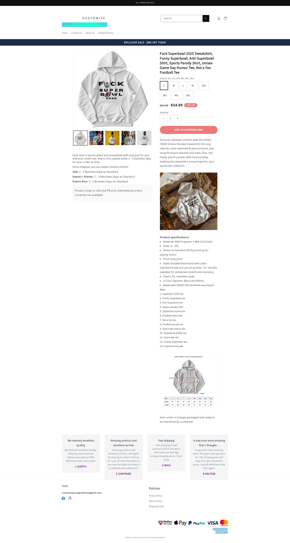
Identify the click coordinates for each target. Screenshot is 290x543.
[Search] (206, 18)
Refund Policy (155, 501)
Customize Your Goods (140, 537)
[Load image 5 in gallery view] (144, 138)
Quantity (164, 112)
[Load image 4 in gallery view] (128, 138)
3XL (165, 95)
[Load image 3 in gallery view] (112, 138)
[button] (225, 18)
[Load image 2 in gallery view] (96, 138)
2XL (204, 85)
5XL (188, 95)
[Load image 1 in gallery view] (80, 138)
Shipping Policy (156, 506)
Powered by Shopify (157, 537)
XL (193, 85)
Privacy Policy (155, 495)
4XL (177, 95)
